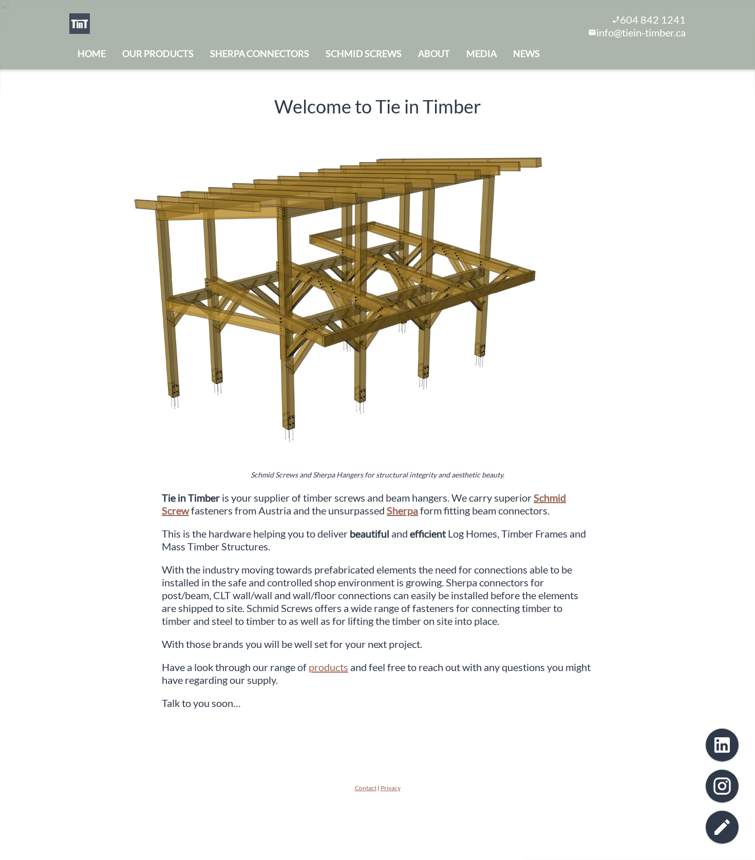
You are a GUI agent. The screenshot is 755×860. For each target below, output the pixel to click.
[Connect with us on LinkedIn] (722, 745)
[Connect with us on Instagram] (722, 786)
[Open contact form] (722, 827)
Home (92, 53)
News (526, 53)
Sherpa (402, 510)
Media (481, 53)
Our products (158, 53)
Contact (365, 788)
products (328, 667)
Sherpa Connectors (259, 53)
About (434, 53)
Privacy (391, 788)
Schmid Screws (364, 53)
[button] (315, 293)
